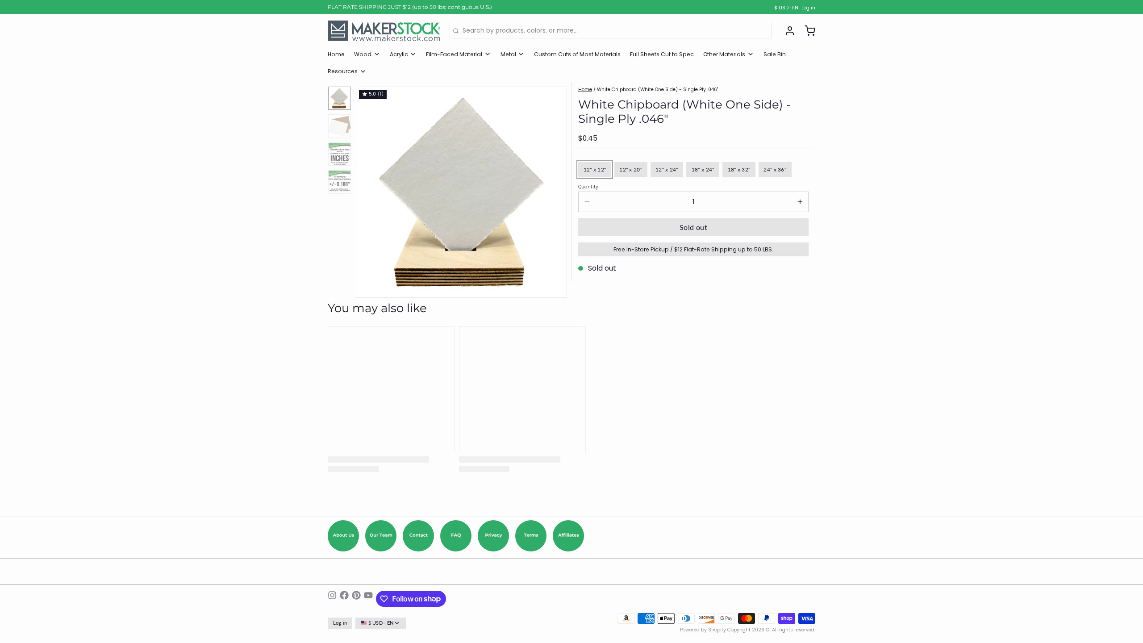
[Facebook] (344, 599)
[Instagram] (332, 599)
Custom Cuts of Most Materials (577, 54)
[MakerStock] (384, 31)
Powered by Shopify (703, 629)
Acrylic (399, 54)
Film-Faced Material (454, 54)
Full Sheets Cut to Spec (662, 54)
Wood (362, 54)
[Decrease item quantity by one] (587, 202)
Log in (808, 8)
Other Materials (724, 54)
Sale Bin (774, 54)
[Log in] (786, 30)
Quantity (588, 187)
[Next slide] (554, 190)
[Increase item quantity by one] (800, 202)
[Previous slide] (368, 190)
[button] (693, 227)
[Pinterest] (356, 599)
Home (336, 54)
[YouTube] (368, 599)
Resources (343, 71)
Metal (508, 54)
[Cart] (806, 30)
